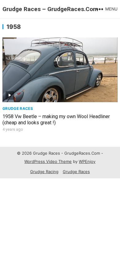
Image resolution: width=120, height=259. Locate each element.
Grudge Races (17, 108)
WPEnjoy (87, 161)
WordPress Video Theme (48, 161)
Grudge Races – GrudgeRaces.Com (50, 9)
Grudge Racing (44, 171)
